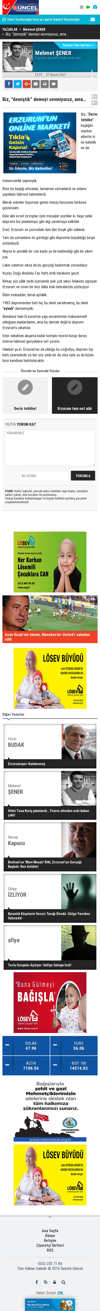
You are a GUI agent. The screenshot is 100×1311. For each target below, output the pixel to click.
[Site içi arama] (63, 1282)
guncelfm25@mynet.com (64, 58)
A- (94, 102)
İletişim (50, 1240)
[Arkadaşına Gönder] (36, 84)
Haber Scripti (46, 1293)
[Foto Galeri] (95, 7)
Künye (50, 1235)
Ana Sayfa (50, 1230)
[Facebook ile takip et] (36, 1282)
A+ (94, 96)
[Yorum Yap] (54, 84)
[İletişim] (92, 19)
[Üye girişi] (54, 1282)
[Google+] (27, 84)
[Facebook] (9, 84)
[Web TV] (88, 7)
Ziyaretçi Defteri (50, 1245)
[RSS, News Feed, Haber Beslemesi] (45, 1282)
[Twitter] (18, 84)
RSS (50, 1250)
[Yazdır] (45, 84)
